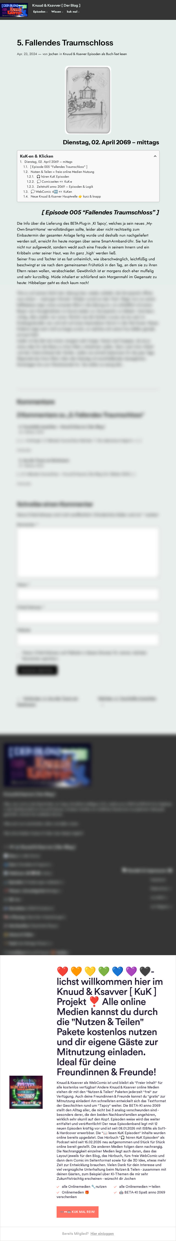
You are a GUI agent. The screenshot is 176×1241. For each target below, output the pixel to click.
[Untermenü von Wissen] (62, 12)
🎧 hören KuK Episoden (52, 176)
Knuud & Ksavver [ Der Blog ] (56, 5)
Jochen (53, 54)
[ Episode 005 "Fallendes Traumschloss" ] (58, 166)
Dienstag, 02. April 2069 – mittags (48, 161)
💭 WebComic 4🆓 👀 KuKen (51, 191)
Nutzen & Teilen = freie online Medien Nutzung (62, 171)
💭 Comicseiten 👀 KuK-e (54, 181)
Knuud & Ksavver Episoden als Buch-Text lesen (95, 54)
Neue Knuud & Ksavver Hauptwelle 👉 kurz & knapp (66, 196)
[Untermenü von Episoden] (47, 12)
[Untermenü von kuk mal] (79, 12)
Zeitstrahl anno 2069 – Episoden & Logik (65, 186)
